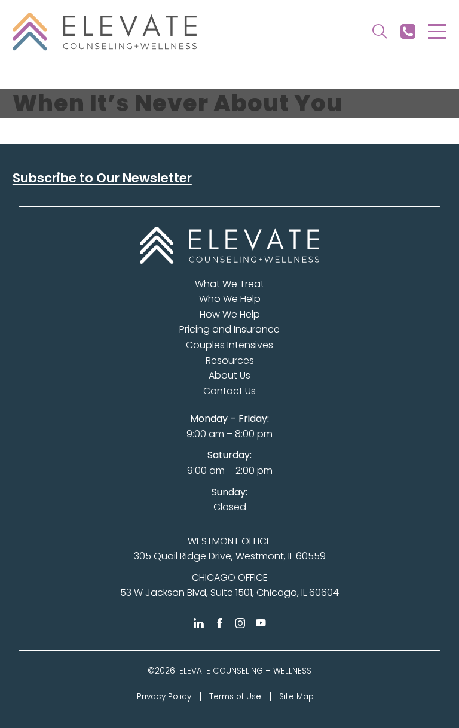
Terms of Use (235, 696)
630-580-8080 (407, 31)
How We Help (230, 314)
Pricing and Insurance (229, 329)
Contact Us (229, 391)
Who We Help (230, 299)
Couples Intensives (229, 345)
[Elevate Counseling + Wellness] (105, 32)
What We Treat (229, 284)
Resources (230, 360)
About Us (229, 375)
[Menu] (437, 31)
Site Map (296, 696)
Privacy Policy (164, 696)
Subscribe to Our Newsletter (102, 178)
